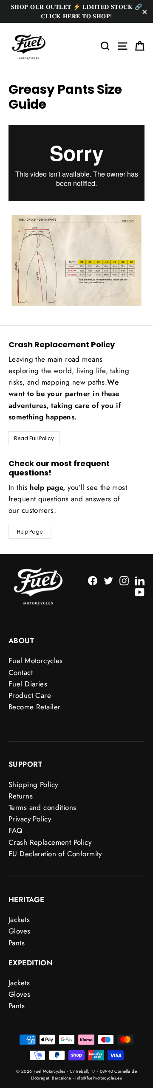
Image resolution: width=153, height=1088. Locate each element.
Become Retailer (34, 707)
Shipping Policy (33, 784)
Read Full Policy (34, 438)
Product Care (29, 695)
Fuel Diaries (27, 684)
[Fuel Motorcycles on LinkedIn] (139, 580)
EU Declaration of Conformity (55, 854)
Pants (16, 943)
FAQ (15, 830)
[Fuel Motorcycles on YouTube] (139, 591)
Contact (20, 672)
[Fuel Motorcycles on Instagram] (124, 580)
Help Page (29, 531)
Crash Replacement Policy (49, 842)
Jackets (19, 919)
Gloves (19, 931)
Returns (20, 796)
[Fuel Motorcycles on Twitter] (108, 580)
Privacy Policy (29, 819)
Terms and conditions (42, 807)
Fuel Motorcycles (35, 660)
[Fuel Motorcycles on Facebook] (92, 580)
